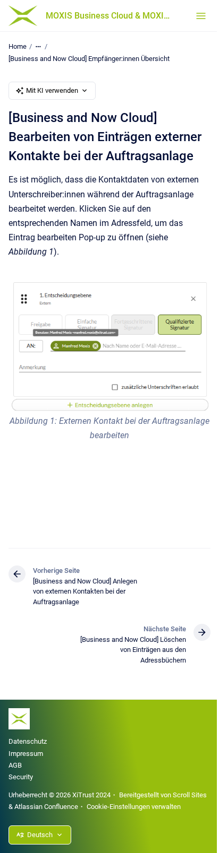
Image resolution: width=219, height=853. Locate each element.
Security (21, 777)
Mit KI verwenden (52, 90)
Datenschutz (28, 741)
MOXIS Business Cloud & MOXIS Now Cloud (110, 16)
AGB (15, 765)
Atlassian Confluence (46, 807)
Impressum (26, 754)
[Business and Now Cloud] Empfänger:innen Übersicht (89, 59)
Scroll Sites (190, 795)
